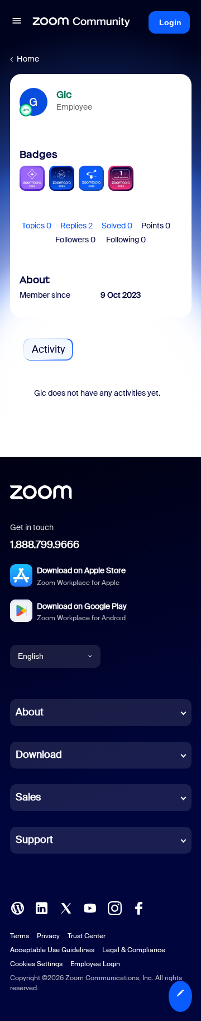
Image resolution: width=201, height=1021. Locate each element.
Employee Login (95, 963)
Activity (48, 349)
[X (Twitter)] (66, 907)
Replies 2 (76, 226)
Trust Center (87, 935)
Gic (64, 94)
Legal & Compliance (133, 949)
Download (39, 754)
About (30, 712)
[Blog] (17, 907)
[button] (16, 22)
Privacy (48, 935)
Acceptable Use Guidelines (52, 949)
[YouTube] (90, 907)
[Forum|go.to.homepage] (81, 22)
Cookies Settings (36, 963)
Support (34, 839)
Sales (28, 797)
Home (28, 59)
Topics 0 (36, 226)
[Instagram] (114, 907)
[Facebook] (138, 907)
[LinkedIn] (41, 907)
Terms (19, 935)
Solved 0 (117, 226)
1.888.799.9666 (44, 544)
